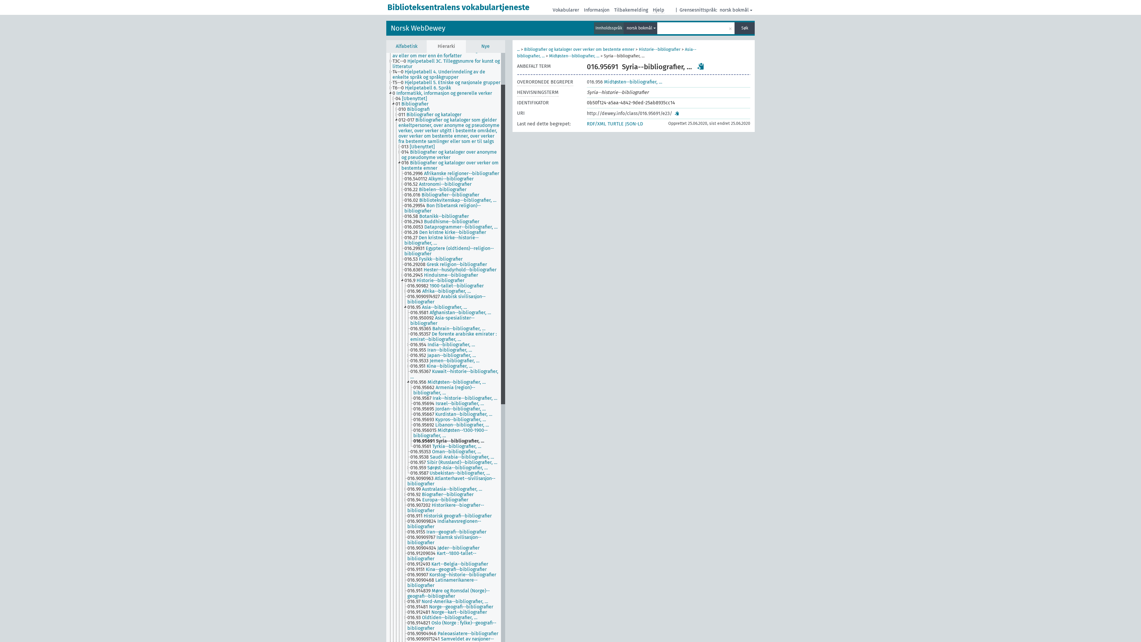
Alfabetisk (406, 46)
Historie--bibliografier (659, 49)
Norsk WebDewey (418, 28)
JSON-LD (634, 124)
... (518, 49)
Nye (485, 46)
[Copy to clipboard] (701, 66)
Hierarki (446, 46)
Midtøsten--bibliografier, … (574, 56)
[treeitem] (449, 53)
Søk (744, 28)
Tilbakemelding (631, 10)
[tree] (445, 347)
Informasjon (596, 10)
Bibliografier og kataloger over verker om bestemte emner (579, 49)
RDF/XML (596, 124)
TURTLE (616, 124)
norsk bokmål (734, 10)
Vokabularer (566, 10)
